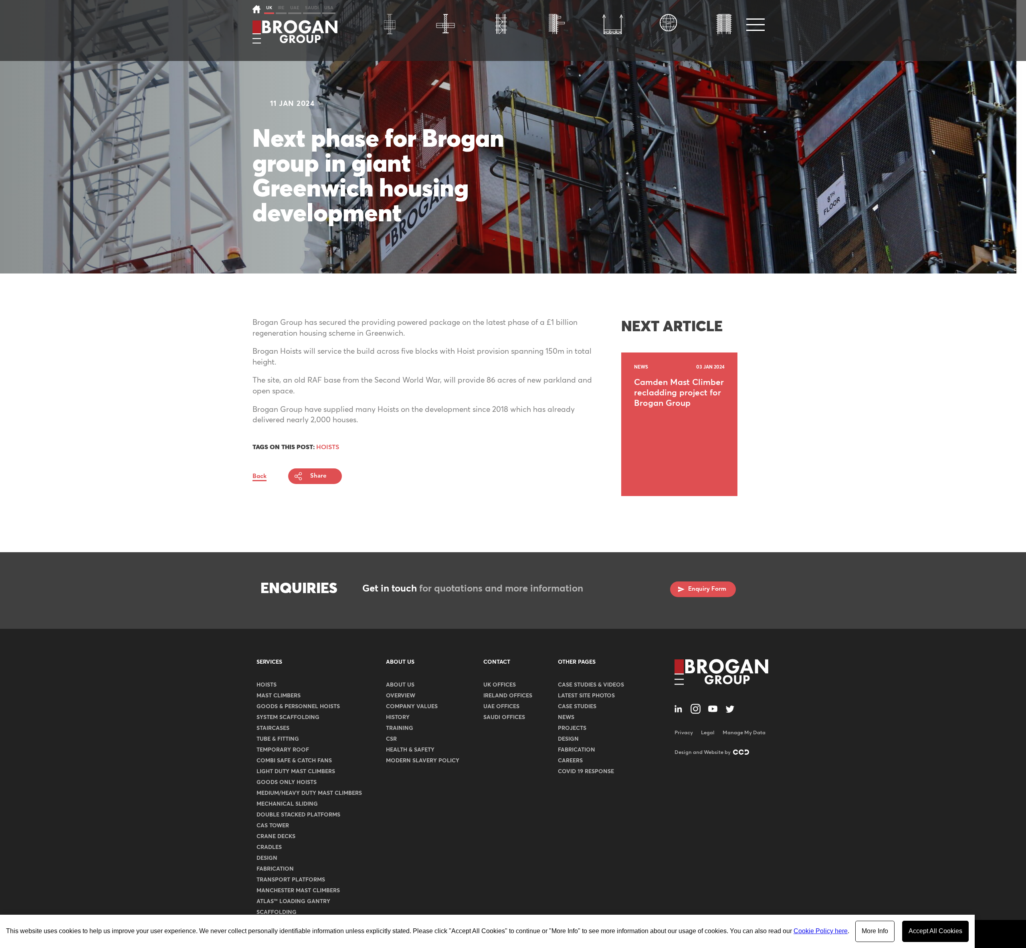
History (398, 717)
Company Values (412, 706)
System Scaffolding (287, 717)
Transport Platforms (290, 880)
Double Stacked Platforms (298, 815)
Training (399, 728)
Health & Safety (410, 750)
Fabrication (275, 869)
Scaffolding (276, 912)
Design (266, 858)
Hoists (266, 685)
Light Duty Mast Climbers (295, 771)
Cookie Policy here (821, 931)
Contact (496, 662)
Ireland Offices (507, 696)
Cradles (269, 847)
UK (269, 8)
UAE (294, 8)
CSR (391, 739)
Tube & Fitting (277, 739)
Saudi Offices (504, 717)
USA (328, 8)
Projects (572, 728)
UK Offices (499, 685)
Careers (570, 761)
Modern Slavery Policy (422, 761)
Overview (400, 696)
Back (259, 476)
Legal (708, 732)
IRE (281, 8)
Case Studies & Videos (591, 685)
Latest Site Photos (586, 696)
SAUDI (312, 8)
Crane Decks (275, 836)
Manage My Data (744, 732)
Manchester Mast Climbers (298, 890)
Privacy (684, 732)
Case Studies (577, 706)
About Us (400, 662)
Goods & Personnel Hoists (298, 706)
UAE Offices (501, 706)
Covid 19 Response (586, 771)
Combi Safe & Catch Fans (294, 761)
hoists (327, 447)
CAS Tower (272, 825)
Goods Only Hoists (286, 782)
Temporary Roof (282, 750)
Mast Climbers (278, 696)
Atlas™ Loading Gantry (293, 901)
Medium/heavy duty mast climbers (309, 793)
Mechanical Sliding (287, 804)
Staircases (272, 728)
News (566, 717)
